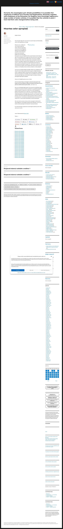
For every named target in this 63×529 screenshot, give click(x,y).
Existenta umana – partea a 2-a (51, 77)
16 (48, 374)
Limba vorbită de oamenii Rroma (51, 96)
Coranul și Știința (49, 206)
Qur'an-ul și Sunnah (49, 225)
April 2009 (47, 358)
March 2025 (48, 299)
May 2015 (47, 355)
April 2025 (47, 298)
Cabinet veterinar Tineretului (49, 481)
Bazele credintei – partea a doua (51, 76)
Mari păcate (48, 216)
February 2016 (48, 352)
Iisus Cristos (48, 138)
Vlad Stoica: (48, 244)
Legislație (47, 237)
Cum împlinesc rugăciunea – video (51, 73)
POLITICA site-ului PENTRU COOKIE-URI (52, 400)
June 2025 (47, 296)
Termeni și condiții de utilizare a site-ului (52, 397)
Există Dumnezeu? (49, 212)
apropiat (5, 39)
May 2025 (47, 297)
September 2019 (48, 346)
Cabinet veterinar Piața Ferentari (50, 476)
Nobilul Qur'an (48, 219)
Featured (47, 214)
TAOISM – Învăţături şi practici (51, 496)
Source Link (26, 113)
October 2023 (48, 316)
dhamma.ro (48, 493)
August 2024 (48, 306)
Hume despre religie (49, 177)
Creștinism (48, 124)
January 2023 (48, 323)
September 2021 (48, 336)
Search (46, 29)
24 (50, 376)
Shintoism (47, 278)
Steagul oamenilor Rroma (50, 107)
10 (50, 372)
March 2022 (48, 334)
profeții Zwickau (48, 147)
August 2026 (48, 287)
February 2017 (48, 350)
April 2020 (47, 343)
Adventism (48, 126)
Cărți (47, 89)
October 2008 (48, 360)
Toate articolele (49, 165)
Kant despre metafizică (49, 178)
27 (56, 376)
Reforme (47, 149)
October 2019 (48, 345)
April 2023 (47, 320)
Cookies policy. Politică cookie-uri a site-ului (24, 272)
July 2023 (47, 318)
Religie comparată (49, 254)
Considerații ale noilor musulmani (51, 204)
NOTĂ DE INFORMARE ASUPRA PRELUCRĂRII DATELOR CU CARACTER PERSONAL (52, 406)
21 (58, 374)
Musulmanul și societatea (50, 217)
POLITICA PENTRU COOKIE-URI (35, 184)
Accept (17, 270)
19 (54, 374)
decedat (8, 39)
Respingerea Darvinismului (50, 226)
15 (46, 374)
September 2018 (48, 347)
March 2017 (48, 349)
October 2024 (48, 304)
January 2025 (48, 301)
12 (54, 372)
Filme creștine (48, 136)
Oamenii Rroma (49, 86)
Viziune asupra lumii (30, 26)
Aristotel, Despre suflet (49, 174)
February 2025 (48, 300)
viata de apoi (6, 43)
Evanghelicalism (48, 135)
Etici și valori (48, 211)
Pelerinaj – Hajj (48, 221)
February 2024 (48, 312)
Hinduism (47, 183)
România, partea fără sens (50, 249)
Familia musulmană (49, 213)
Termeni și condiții (23, 184)
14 (58, 372)
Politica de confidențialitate (11, 184)
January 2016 (48, 353)
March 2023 (48, 321)
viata (9, 42)
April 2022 (47, 333)
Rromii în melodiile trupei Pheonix (51, 104)
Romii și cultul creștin (49, 101)
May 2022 (47, 332)
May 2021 (47, 338)
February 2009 (48, 359)
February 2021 (48, 341)
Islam (24, 26)
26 (54, 376)
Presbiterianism (48, 146)
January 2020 (48, 344)
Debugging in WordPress (34, 3)
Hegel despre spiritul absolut (50, 176)
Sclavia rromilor (48, 106)
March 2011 (48, 357)
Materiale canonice (49, 160)
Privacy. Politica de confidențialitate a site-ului (38, 272)
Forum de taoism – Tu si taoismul (51, 494)
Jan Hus (47, 140)
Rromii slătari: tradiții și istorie (51, 105)
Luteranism (48, 142)
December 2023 (48, 314)
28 (58, 376)
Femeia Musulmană (49, 215)
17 (50, 374)
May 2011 (47, 356)
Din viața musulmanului (50, 210)
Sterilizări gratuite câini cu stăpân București (52, 471)
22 (46, 376)
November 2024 (48, 303)
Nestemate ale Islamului (50, 218)
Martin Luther (48, 143)
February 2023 (48, 322)
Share (46, 431)
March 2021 (48, 340)
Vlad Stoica (5, 35)
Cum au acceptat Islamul (50, 208)
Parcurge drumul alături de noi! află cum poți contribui (52, 48)
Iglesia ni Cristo (48, 137)
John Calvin (48, 141)
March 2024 (48, 311)
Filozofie (47, 172)
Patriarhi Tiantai (48, 118)
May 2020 (47, 342)
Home (20, 26)
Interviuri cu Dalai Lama (50, 116)
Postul (47, 222)
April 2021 (47, 339)
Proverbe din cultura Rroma (50, 100)
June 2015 (47, 354)
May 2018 (47, 348)
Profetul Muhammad (49, 224)
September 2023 (48, 317)
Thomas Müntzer (49, 151)
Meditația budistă (49, 117)
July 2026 (47, 288)
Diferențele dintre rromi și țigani (51, 93)
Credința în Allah (48, 207)
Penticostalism (48, 145)
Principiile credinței (49, 223)
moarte (5, 40)
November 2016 (48, 351)
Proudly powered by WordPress (24, 524)
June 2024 (47, 308)
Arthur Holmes (48, 175)
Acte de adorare (48, 202)
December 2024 (48, 302)
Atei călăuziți (48, 203)
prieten (10, 41)
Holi (46, 193)
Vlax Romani (48, 108)
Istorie (47, 139)
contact (48, 65)
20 (56, 374)
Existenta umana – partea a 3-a (51, 72)
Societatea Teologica (49, 495)
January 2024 (48, 313)
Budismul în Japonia (49, 115)
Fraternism (48, 156)
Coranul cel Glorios (49, 205)
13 (56, 372)
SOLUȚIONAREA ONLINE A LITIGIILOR (52, 403)
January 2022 (48, 335)
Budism (47, 113)
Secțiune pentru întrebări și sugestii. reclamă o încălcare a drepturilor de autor (52, 387)
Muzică (47, 99)
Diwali (47, 192)
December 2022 (48, 324)
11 (52, 372)
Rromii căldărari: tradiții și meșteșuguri (52, 102)
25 (52, 376)
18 (52, 374)
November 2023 (48, 315)
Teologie (47, 150)
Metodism (47, 144)
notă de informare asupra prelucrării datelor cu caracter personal (20, 189)
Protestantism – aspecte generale (51, 148)
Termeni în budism (49, 119)
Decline (31, 270)
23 (48, 376)
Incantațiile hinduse (49, 194)
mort (8, 41)
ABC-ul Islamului (49, 201)
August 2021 (48, 337)
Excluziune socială (49, 95)
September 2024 (48, 305)
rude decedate (6, 42)
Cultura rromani (48, 92)
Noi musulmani (48, 220)
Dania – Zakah (48, 209)
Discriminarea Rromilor (50, 94)
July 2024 (47, 307)
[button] (51, 256)
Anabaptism (48, 127)
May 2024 (47, 309)
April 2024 (47, 310)
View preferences (45, 270)
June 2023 (47, 319)
